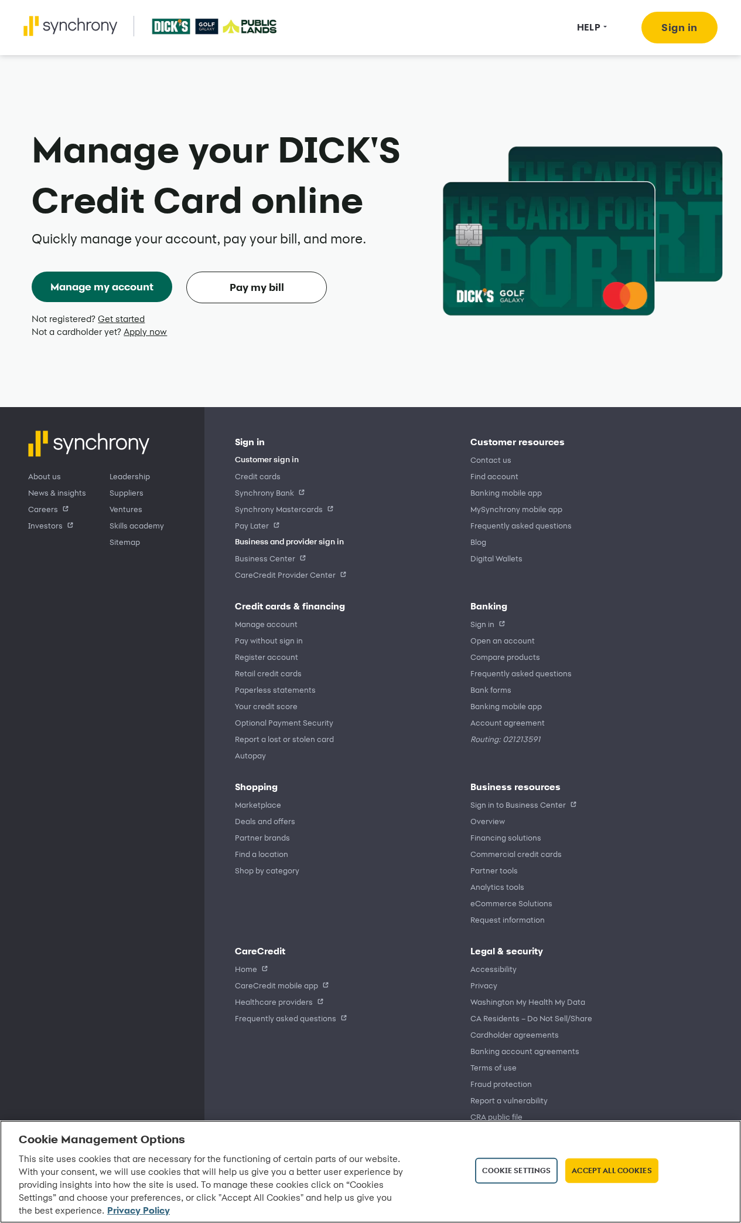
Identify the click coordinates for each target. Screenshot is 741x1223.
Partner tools (494, 870)
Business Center (265, 558)
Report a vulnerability (509, 1100)
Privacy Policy (138, 1210)
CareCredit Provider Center (285, 575)
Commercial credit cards (516, 854)
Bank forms (490, 689)
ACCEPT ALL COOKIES (611, 1170)
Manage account (266, 624)
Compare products (505, 657)
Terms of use (493, 1067)
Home (246, 969)
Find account (494, 476)
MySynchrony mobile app (516, 509)
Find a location (261, 854)
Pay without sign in (269, 640)
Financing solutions (505, 837)
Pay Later (252, 525)
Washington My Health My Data (527, 1002)
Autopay (250, 755)
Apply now (145, 331)
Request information (507, 919)
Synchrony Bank (264, 492)
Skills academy (137, 525)
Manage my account (101, 286)
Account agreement (507, 722)
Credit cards (258, 476)
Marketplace (258, 804)
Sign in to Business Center (518, 804)
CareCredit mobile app (276, 985)
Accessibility (493, 969)
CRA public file (496, 1117)
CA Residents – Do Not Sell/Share (531, 1018)
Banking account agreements (524, 1051)
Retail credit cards (268, 673)
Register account (266, 657)
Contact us (490, 460)
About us (44, 476)
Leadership (130, 476)
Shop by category (267, 870)
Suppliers (127, 492)
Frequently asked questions (521, 525)
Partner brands (262, 837)
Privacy (483, 985)
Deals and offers (265, 821)
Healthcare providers (274, 1002)
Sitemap (125, 542)
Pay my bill (257, 287)
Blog (478, 542)
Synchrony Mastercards (279, 509)
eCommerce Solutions (511, 903)
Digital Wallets (496, 558)
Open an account (502, 640)
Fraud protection (501, 1084)
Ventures (126, 509)
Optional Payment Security (284, 722)
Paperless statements (275, 689)
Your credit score (266, 706)
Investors (45, 525)
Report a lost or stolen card (284, 739)
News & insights (57, 492)
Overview (487, 821)
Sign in (482, 624)
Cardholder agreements (514, 1034)
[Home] (70, 26)
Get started (121, 318)
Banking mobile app (506, 492)
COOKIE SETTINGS (516, 1170)
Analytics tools (497, 887)
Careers (43, 509)
